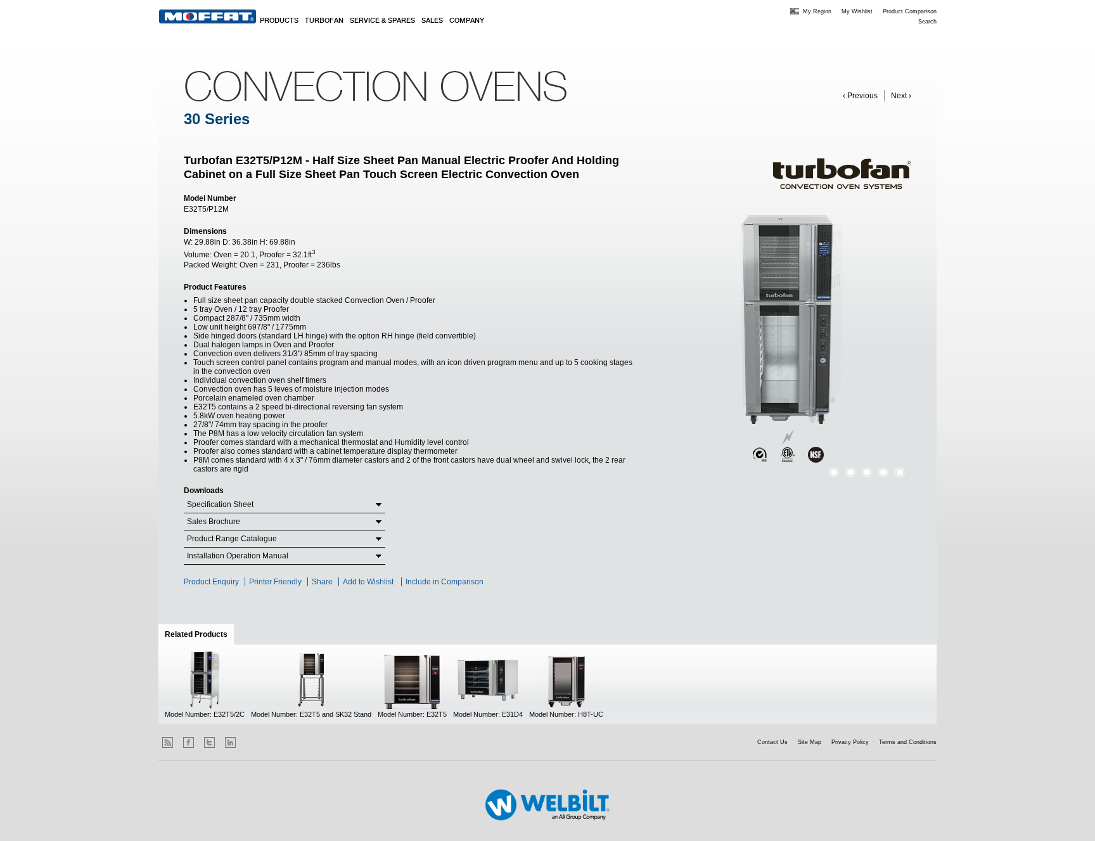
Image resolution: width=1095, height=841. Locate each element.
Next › (901, 95)
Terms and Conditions (908, 742)
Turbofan (324, 21)
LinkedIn (230, 742)
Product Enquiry (211, 581)
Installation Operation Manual (237, 555)
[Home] (207, 16)
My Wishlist (857, 11)
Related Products (199, 634)
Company (466, 21)
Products (279, 21)
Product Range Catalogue (232, 538)
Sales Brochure (213, 521)
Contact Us (772, 742)
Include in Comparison (445, 581)
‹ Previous (860, 95)
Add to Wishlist (368, 581)
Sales (432, 21)
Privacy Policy (850, 742)
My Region (817, 11)
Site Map (809, 742)
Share (322, 581)
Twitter (209, 742)
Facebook (188, 742)
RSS (167, 742)
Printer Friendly (275, 581)
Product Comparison (910, 11)
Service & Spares (382, 21)
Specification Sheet (220, 504)
